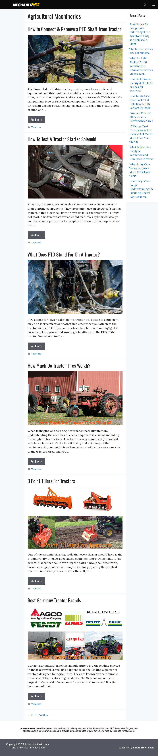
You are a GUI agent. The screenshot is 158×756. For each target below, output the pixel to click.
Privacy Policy (38, 747)
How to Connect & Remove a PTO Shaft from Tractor (74, 28)
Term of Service (19, 747)
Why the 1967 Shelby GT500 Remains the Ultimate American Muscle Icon (141, 66)
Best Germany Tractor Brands (54, 600)
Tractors (36, 127)
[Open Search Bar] (145, 4)
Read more (36, 120)
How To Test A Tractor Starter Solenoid (62, 138)
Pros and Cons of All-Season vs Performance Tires (141, 117)
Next (44, 715)
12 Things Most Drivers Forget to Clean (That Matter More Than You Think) (141, 134)
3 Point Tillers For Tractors (51, 480)
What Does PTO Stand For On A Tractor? (64, 254)
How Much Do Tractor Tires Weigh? (59, 365)
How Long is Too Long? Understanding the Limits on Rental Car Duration (141, 189)
